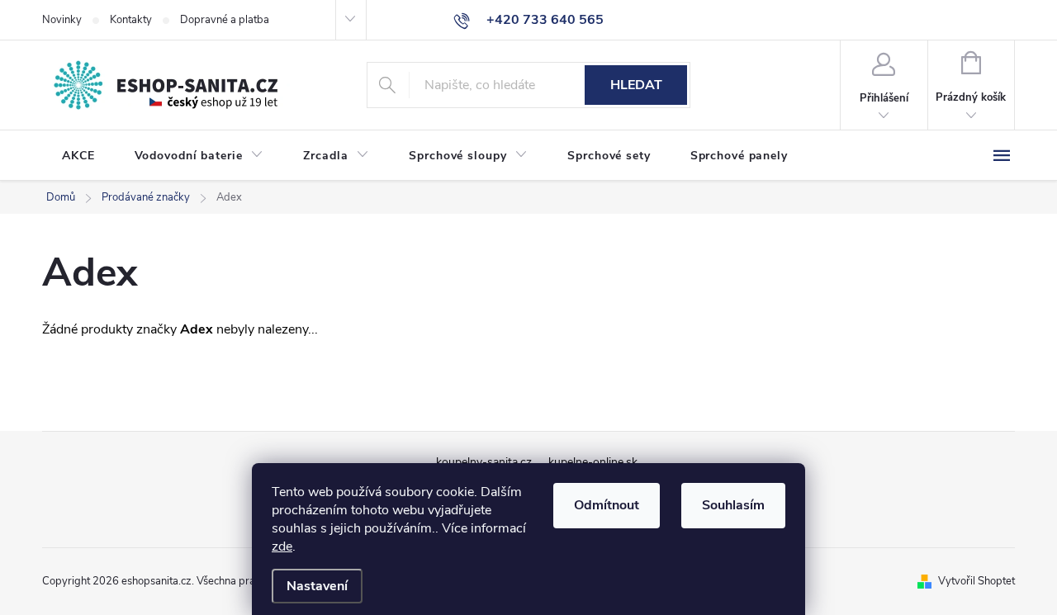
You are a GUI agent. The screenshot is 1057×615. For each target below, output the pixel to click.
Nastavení (317, 586)
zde (282, 546)
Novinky (62, 19)
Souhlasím (733, 505)
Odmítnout (606, 505)
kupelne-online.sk (593, 462)
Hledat (636, 85)
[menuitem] (78, 156)
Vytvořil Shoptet (976, 581)
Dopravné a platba (224, 19)
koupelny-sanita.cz (484, 462)
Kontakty (131, 19)
